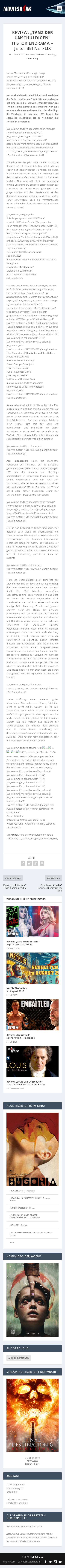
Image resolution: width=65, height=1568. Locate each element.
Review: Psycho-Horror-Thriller (22, 943)
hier (36, 1463)
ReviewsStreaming (45, 54)
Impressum (9, 1561)
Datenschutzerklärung (29, 1561)
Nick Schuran (37, 1557)
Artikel (14, 834)
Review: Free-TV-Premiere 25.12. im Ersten (26, 1083)
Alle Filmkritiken (18, 1358)
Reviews (30, 54)
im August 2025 (16, 989)
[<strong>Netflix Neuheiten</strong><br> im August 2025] (32, 968)
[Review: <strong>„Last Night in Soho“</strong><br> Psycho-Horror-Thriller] (32, 921)
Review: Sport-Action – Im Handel (20, 1036)
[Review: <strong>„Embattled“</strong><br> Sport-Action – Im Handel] (32, 1014)
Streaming (32, 58)
